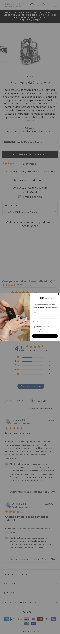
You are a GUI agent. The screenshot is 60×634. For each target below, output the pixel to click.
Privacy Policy (48, 331)
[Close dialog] (58, 294)
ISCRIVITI (45, 336)
